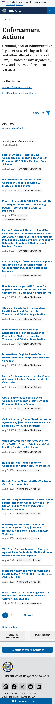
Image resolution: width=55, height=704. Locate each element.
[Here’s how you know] (27, 3)
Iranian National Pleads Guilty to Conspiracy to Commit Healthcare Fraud (26, 464)
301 (24, 615)
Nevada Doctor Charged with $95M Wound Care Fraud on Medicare (27, 482)
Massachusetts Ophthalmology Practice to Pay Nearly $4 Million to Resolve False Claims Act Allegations (27, 595)
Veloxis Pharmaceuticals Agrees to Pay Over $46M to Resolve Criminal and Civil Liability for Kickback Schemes (25, 444)
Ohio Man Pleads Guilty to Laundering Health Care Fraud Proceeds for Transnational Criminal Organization (24, 311)
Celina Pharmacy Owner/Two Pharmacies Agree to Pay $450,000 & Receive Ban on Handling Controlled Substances (26, 422)
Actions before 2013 (12, 128)
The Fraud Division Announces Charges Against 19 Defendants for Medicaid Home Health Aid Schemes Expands (27, 552)
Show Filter (39, 112)
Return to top (9, 627)
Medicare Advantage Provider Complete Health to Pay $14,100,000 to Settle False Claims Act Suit (27, 574)
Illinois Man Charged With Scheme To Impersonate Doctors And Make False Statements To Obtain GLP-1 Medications (26, 289)
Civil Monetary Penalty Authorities (20, 93)
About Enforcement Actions (17, 87)
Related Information (13, 636)
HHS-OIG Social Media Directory (22, 693)
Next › (31, 615)
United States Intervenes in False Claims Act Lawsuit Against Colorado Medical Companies (26, 379)
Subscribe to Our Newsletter (27, 649)
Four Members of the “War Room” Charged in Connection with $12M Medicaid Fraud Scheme (22, 183)
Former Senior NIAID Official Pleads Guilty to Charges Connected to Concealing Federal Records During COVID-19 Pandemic (26, 205)
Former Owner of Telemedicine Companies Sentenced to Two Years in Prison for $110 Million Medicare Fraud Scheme (25, 159)
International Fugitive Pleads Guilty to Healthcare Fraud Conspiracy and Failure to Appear (26, 357)
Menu (51, 10)
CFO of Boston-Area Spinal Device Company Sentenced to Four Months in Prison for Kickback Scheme (25, 401)
